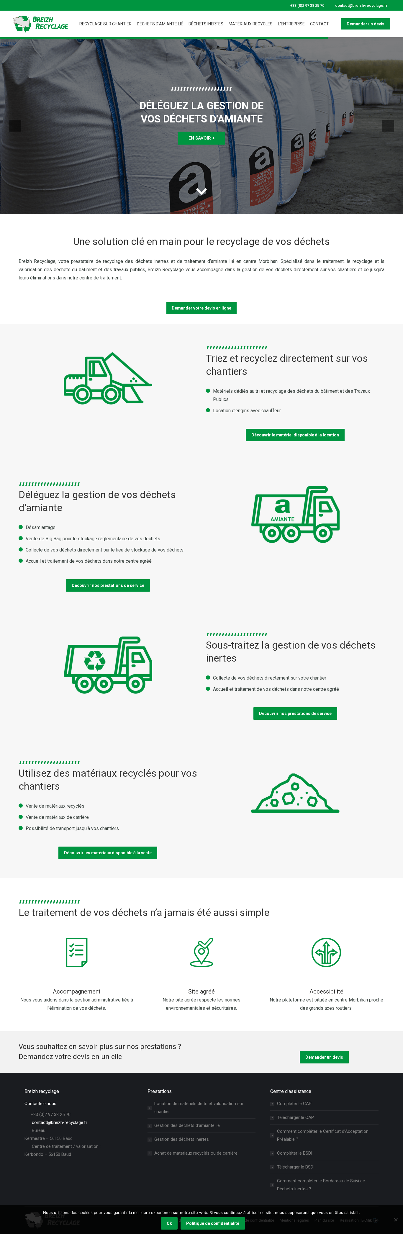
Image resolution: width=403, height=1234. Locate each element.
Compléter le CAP (294, 1103)
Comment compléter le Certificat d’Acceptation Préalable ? (322, 1135)
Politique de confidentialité (212, 1223)
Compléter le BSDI (294, 1153)
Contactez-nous (40, 1103)
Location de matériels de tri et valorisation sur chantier (198, 1107)
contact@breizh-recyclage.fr (361, 5)
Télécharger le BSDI (295, 1167)
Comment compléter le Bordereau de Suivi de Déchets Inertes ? (321, 1185)
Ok (169, 1223)
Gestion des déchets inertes (181, 1139)
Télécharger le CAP (295, 1117)
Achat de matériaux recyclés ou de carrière (195, 1153)
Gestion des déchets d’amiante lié (187, 1125)
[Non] (396, 1219)
